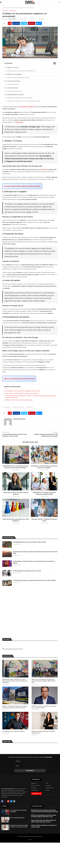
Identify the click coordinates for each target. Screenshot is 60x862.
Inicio (3, 7)
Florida (47, 790)
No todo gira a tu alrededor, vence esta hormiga (19, 98)
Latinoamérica (35, 790)
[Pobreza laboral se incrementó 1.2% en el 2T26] (7, 573)
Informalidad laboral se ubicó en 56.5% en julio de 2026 (29, 542)
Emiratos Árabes (35, 785)
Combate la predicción (13, 84)
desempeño (43, 169)
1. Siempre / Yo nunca (12, 67)
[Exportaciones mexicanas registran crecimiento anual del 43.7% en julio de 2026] (7, 554)
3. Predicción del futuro (13, 81)
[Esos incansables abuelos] (5, 820)
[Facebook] (2, 801)
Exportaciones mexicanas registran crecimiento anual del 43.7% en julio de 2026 (35, 552)
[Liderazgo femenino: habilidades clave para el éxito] (44, 508)
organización (19, 122)
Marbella (33, 787)
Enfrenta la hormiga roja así (15, 91)
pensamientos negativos (27, 106)
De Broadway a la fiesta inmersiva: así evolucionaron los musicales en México (34, 562)
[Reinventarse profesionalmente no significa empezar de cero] (45, 720)
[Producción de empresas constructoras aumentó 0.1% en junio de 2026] (7, 583)
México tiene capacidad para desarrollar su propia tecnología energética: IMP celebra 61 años (43, 681)
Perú (47, 783)
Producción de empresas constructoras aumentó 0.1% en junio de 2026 (34, 580)
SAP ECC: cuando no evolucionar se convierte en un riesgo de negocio (44, 706)
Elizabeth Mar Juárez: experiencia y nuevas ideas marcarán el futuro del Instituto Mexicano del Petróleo (15, 681)
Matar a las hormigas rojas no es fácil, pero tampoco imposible (24, 101)
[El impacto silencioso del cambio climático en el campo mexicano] (5, 827)
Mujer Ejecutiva (12, 19)
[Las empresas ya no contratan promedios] (15, 720)
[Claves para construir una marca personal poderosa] (15, 481)
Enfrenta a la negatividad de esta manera (18, 77)
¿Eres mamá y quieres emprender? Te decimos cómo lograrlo (21, 393)
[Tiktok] (14, 801)
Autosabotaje (6, 407)
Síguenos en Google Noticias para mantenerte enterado (19, 378)
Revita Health (29, 407)
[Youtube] (8, 801)
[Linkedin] (11, 801)
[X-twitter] (5, 801)
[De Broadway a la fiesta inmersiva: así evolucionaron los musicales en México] (7, 563)
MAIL (40, 793)
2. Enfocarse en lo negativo (14, 74)
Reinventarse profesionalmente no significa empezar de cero (43, 732)
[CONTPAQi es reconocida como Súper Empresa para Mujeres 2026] (44, 481)
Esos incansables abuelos (17, 817)
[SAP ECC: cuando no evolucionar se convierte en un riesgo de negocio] (45, 695)
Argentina (33, 783)
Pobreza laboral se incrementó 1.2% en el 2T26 (27, 571)
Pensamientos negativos (18, 407)
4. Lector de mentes (12, 88)
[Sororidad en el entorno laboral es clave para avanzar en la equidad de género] (44, 455)
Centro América (50, 787)
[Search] (59, 2)
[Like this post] (10, 23)
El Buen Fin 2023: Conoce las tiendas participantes (18, 400)
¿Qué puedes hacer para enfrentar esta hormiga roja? (21, 71)
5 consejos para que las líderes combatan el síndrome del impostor (22, 186)
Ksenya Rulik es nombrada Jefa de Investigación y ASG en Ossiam (22, 391)
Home (30, 839)
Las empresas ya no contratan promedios (13, 731)
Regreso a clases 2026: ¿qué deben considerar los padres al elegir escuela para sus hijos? (14, 706)
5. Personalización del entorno (15, 94)
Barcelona (48, 785)
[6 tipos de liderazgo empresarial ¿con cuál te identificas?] (15, 508)
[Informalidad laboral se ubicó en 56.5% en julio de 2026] (7, 544)
